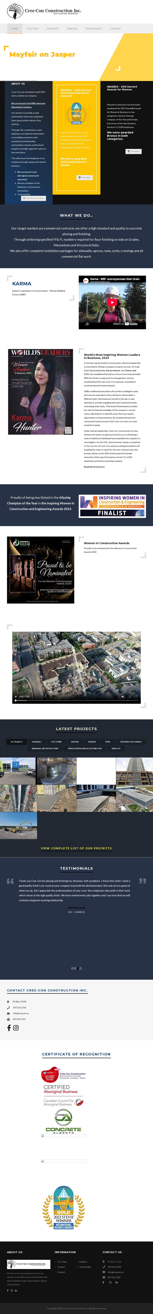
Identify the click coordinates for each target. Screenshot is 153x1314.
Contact (115, 28)
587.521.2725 (19, 1019)
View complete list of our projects (76, 848)
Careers (72, 28)
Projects (52, 28)
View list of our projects (35, 198)
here (102, 466)
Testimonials (93, 28)
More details (86, 177)
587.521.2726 (19, 1007)
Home (14, 28)
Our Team (33, 28)
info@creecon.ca (21, 1013)
